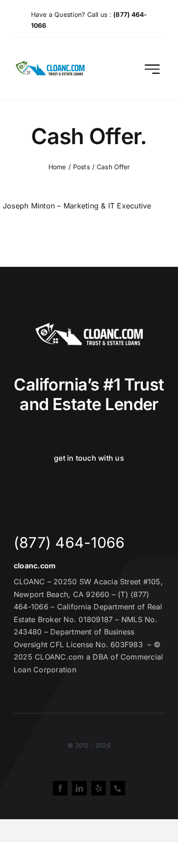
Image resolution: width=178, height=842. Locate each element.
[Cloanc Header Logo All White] (89, 325)
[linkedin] (79, 788)
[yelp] (98, 788)
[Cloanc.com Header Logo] (51, 64)
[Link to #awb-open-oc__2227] (152, 69)
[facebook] (60, 788)
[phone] (117, 788)
